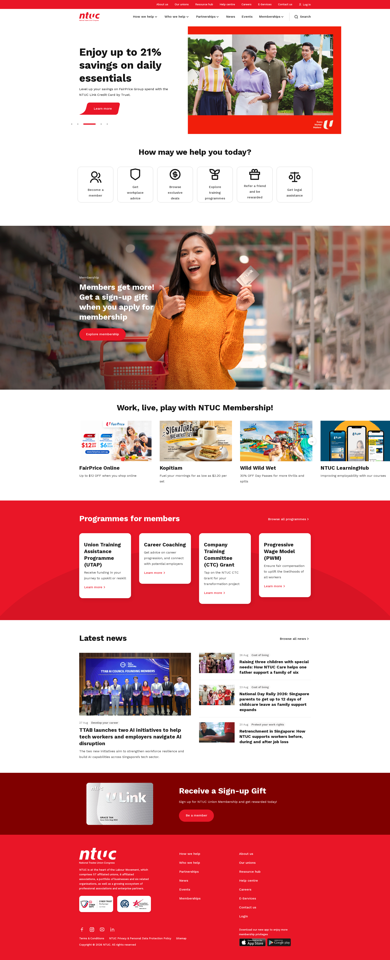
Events (184, 889)
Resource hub (204, 4)
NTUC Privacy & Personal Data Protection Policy (140, 938)
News (183, 880)
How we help (189, 854)
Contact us (285, 4)
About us (162, 4)
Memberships (189, 898)
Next (312, 441)
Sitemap (181, 938)
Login (243, 916)
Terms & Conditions (91, 938)
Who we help (189, 863)
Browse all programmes (287, 519)
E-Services (265, 4)
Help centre (227, 4)
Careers (246, 4)
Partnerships (189, 872)
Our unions (182, 4)
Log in (307, 4)
